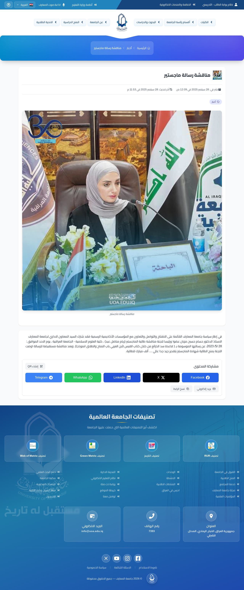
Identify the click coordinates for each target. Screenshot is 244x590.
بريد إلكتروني (204, 388)
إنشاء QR (33, 366)
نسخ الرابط (179, 388)
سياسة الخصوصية (96, 567)
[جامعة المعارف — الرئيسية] (122, 22)
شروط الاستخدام (148, 567)
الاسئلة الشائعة (122, 567)
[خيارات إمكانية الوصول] (9, 5)
